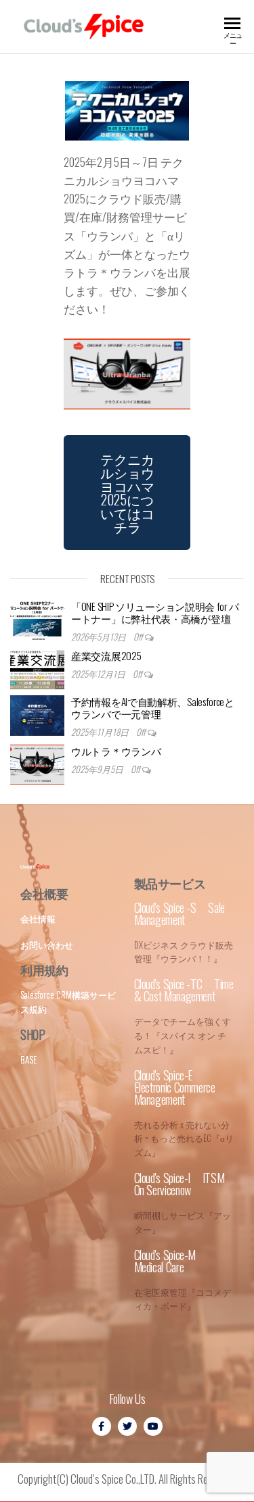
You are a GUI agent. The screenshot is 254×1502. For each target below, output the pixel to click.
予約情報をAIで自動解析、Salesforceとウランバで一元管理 (152, 707)
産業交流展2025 (106, 655)
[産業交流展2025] (37, 669)
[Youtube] (153, 1426)
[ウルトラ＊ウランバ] (37, 765)
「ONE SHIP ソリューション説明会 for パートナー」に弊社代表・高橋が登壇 (154, 612)
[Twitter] (127, 1426)
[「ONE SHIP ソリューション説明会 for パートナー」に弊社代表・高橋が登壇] (37, 620)
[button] (127, 492)
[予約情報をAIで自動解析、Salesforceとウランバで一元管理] (37, 715)
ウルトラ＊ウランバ (116, 750)
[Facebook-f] (101, 1426)
